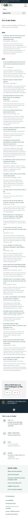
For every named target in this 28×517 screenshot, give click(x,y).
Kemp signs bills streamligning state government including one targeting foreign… (14, 266)
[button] (23, 13)
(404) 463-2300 (17, 422)
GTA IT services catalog (15, 489)
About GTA (6, 13)
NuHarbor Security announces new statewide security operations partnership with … (14, 37)
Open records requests (15, 471)
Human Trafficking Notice (13, 511)
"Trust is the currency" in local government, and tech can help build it (14, 229)
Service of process (13, 474)
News (4, 9)
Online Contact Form (14, 435)
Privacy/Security (11, 503)
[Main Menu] (25, 5)
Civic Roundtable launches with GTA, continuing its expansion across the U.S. (14, 63)
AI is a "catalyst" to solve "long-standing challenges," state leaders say (14, 247)
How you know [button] (4, 2)
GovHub (8, 508)
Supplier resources (13, 486)
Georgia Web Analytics (12, 514)
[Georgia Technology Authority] (7, 5)
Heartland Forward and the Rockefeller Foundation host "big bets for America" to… (13, 142)
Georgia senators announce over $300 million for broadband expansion (13, 97)
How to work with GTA (14, 483)
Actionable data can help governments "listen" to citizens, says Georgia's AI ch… (14, 325)
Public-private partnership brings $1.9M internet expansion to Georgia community (14, 341)
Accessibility (9, 500)
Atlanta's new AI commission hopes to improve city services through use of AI (14, 281)
